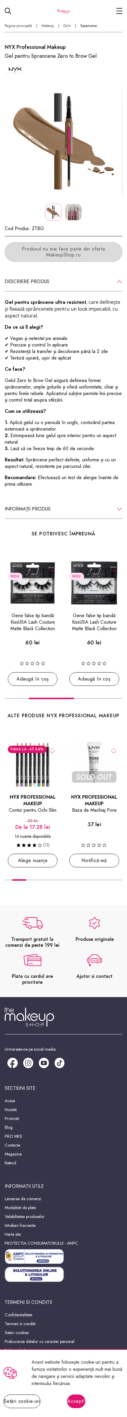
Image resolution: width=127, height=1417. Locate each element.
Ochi (67, 25)
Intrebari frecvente (20, 1225)
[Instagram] (28, 1062)
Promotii (12, 1118)
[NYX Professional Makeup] (15, 70)
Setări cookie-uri (22, 1401)
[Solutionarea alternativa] (63, 1256)
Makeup (48, 25)
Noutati (11, 1110)
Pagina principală (18, 25)
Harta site (13, 1234)
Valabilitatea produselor (25, 1216)
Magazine (13, 1154)
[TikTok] (59, 1062)
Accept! (76, 1401)
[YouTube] (44, 1062)
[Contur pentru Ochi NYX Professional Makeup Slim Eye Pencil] (33, 765)
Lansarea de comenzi (23, 1199)
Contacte (12, 1145)
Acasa (10, 1101)
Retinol (10, 1163)
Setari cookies (17, 1333)
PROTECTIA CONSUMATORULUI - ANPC (41, 1243)
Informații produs (28, 509)
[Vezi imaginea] (63, 141)
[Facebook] (12, 1062)
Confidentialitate (18, 1315)
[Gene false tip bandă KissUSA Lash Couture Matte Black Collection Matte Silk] (33, 583)
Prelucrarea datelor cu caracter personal (39, 1341)
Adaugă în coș (33, 678)
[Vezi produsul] (52, 750)
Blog (9, 1127)
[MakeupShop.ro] (63, 11)
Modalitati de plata (20, 1208)
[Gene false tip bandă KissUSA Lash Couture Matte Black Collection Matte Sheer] (94, 583)
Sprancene (88, 25)
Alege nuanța (33, 860)
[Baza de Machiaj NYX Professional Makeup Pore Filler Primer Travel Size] (94, 765)
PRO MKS (13, 1136)
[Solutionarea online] (63, 1274)
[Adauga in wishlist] (52, 568)
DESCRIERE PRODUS (27, 281)
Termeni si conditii (20, 1324)
